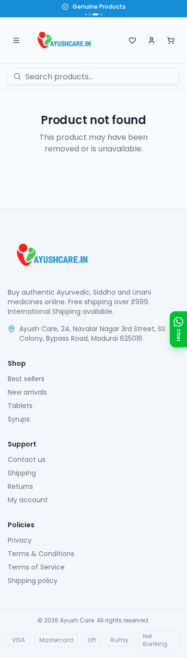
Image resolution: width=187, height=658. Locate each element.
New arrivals (27, 392)
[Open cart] (170, 40)
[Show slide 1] (86, 14)
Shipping (22, 473)
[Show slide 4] (101, 14)
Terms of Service (36, 567)
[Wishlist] (132, 40)
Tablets (20, 405)
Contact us (27, 459)
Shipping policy (33, 580)
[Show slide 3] (95, 14)
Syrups (19, 419)
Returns (20, 486)
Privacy (20, 540)
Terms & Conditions (41, 554)
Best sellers (26, 379)
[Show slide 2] (90, 14)
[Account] (151, 40)
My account (28, 500)
